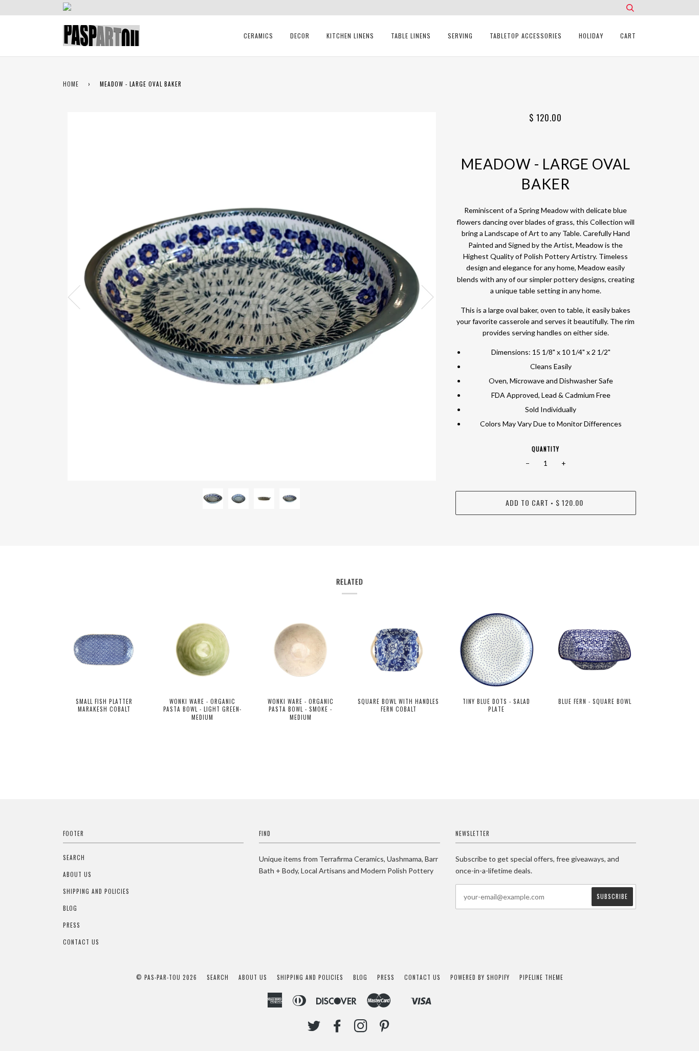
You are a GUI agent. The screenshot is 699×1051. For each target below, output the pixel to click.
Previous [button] (80, 296)
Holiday (591, 35)
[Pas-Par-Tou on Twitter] (314, 1028)
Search (74, 857)
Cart (628, 35)
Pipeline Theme (541, 977)
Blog (70, 908)
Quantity (545, 449)
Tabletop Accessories (526, 35)
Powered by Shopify (480, 977)
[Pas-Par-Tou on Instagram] (361, 1028)
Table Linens (411, 35)
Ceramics (258, 35)
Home (71, 84)
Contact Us (81, 942)
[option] (251, 296)
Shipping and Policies (96, 891)
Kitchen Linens (350, 35)
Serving (460, 35)
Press (71, 925)
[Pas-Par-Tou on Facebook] (337, 1028)
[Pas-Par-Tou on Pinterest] (384, 1028)
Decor (300, 35)
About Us (77, 874)
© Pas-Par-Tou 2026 (166, 977)
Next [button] (421, 296)
